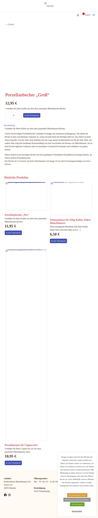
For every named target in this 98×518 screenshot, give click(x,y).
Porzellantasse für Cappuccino (21, 445)
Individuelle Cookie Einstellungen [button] (77, 500)
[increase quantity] (19, 115)
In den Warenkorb (31, 115)
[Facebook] (5, 496)
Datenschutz (77, 511)
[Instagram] (9, 496)
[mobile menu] (2, 15)
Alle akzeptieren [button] (77, 504)
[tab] (49, 125)
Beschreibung (9, 125)
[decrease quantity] (8, 115)
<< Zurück (9, 24)
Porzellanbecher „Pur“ (17, 214)
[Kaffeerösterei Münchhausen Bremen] (49, 6)
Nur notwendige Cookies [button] (77, 495)
